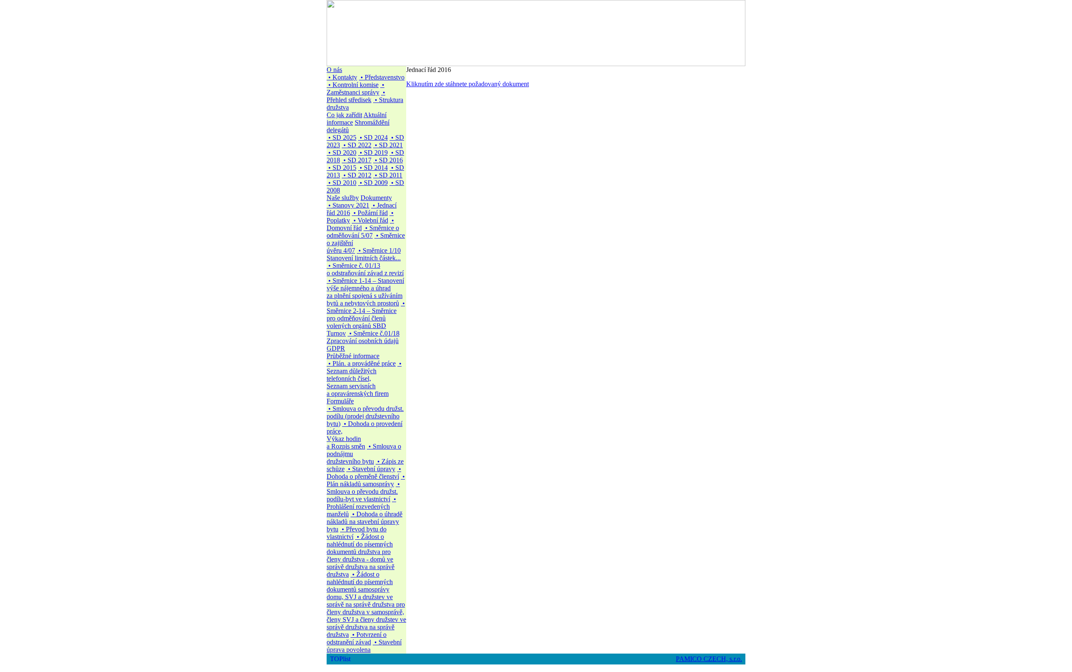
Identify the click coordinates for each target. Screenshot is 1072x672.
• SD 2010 (341, 182)
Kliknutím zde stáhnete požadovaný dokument (467, 83)
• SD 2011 (387, 175)
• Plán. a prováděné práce (361, 363)
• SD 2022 (356, 145)
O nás (334, 69)
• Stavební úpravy (370, 468)
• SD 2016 (388, 160)
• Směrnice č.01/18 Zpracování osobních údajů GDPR (363, 341)
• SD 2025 (341, 137)
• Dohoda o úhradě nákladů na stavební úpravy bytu (364, 521)
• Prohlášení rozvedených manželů (361, 506)
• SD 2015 (341, 167)
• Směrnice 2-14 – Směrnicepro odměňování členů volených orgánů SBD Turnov (366, 318)
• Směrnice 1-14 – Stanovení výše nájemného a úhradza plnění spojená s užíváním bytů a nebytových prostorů (365, 292)
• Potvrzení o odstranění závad (357, 638)
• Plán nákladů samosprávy (366, 480)
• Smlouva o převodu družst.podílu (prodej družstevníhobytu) (365, 416)
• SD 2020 (341, 152)
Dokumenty (376, 197)
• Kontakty (342, 77)
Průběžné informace (353, 355)
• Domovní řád (360, 224)
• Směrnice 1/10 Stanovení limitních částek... (364, 254)
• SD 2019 (373, 152)
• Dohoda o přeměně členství (364, 472)
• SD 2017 (356, 160)
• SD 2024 (373, 137)
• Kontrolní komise (353, 84)
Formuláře (340, 401)
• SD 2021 (388, 145)
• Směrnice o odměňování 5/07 (363, 231)
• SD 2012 (356, 175)
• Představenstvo (382, 77)
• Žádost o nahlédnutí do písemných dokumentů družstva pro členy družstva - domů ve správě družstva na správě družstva (360, 555)
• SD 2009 (373, 182)
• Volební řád (370, 220)
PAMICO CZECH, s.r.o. (709, 658)
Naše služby (343, 197)
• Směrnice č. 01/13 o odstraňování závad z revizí (365, 269)
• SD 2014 (373, 167)
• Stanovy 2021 (348, 205)
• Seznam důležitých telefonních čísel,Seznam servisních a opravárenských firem (364, 378)
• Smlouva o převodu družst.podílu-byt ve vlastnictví (363, 491)
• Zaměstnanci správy (355, 88)
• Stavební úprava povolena (364, 646)
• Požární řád (370, 212)
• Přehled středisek (356, 96)
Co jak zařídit (344, 114)
